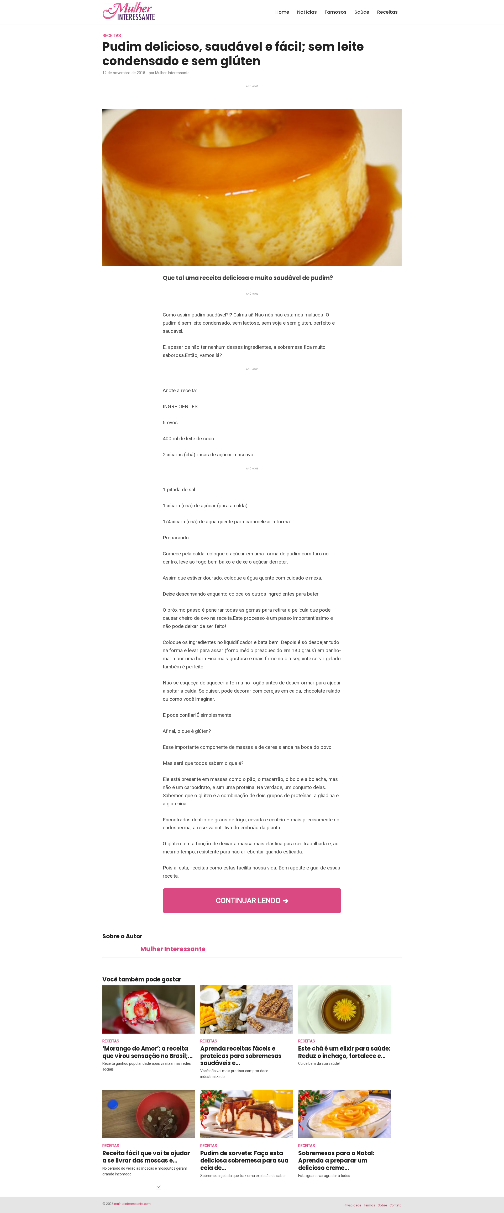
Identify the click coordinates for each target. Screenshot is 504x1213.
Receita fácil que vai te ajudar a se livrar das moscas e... (146, 1157)
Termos (369, 1205)
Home (282, 12)
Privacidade (352, 1205)
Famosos (335, 12)
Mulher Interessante (172, 72)
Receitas (387, 12)
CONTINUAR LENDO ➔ (252, 900)
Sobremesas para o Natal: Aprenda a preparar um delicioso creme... (336, 1160)
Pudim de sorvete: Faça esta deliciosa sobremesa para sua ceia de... (244, 1160)
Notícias (307, 12)
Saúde (361, 12)
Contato (396, 1205)
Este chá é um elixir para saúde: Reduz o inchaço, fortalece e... (344, 1052)
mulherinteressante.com (132, 1204)
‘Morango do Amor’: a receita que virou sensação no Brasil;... (147, 1052)
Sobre (382, 1205)
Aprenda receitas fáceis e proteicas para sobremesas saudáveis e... (240, 1056)
